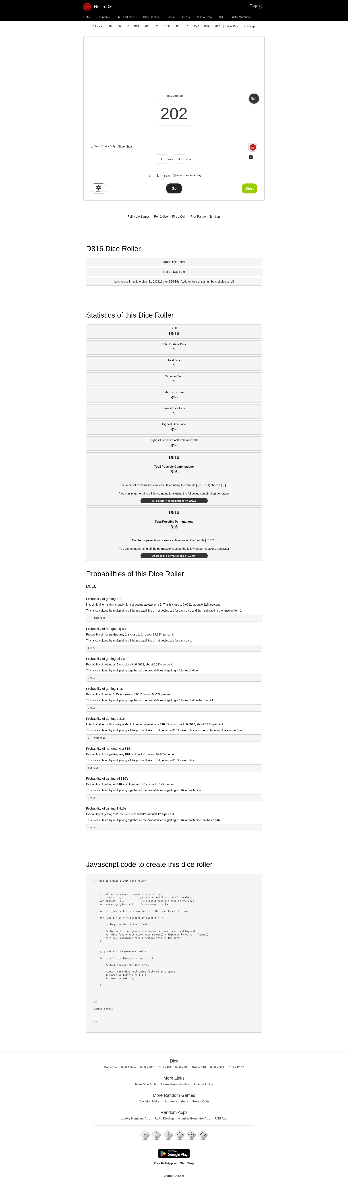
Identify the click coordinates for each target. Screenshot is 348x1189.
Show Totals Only (104, 146)
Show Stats (125, 146)
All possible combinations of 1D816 (174, 500)
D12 (146, 26)
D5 (177, 26)
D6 (119, 26)
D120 (217, 26)
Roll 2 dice (161, 216)
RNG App (221, 1118)
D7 (186, 26)
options (98, 189)
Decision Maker (150, 1101)
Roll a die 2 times (138, 216)
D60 (206, 26)
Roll (254, 99)
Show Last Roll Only (188, 175)
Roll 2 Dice (128, 1067)
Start (249, 188)
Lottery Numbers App (135, 1118)
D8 (127, 26)
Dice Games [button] (151, 17)
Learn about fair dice (175, 1084)
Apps (254, 6)
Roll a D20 (147, 1067)
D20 (156, 26)
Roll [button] (86, 17)
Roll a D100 (236, 1067)
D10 (136, 26)
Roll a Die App (164, 1118)
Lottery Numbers (176, 1101)
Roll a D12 (217, 1067)
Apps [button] (185, 17)
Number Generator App (194, 1118)
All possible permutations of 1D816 (174, 555)
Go (174, 188)
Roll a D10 (199, 1067)
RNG (221, 17)
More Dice (232, 26)
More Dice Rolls (146, 1084)
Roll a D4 (165, 1067)
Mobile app (249, 26)
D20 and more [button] (126, 17)
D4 (110, 26)
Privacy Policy (203, 1084)
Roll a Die (103, 6)
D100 (166, 26)
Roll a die (97, 26)
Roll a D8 (181, 1067)
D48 (196, 26)
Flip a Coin (179, 216)
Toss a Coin (204, 17)
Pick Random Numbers (206, 216)
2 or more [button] (103, 17)
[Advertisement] (174, 66)
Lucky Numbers (241, 17)
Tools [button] (170, 17)
